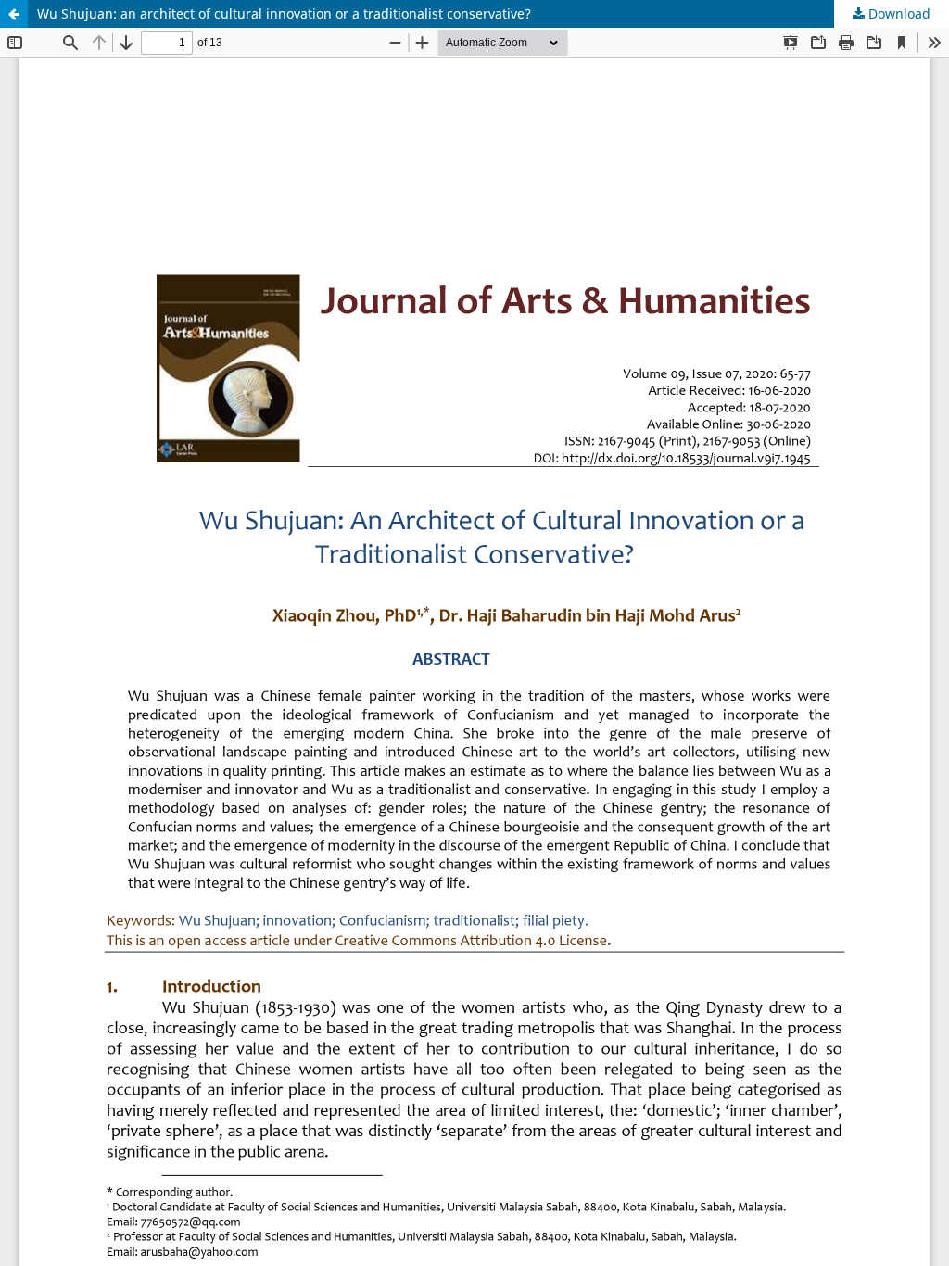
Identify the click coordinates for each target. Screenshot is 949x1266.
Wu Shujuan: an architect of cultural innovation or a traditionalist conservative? (284, 13)
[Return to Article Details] (14, 14)
